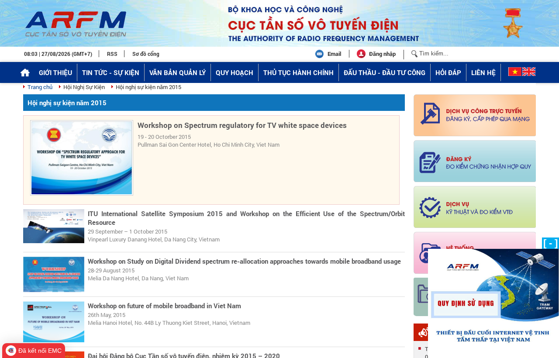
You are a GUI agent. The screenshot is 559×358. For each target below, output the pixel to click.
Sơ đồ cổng (145, 53)
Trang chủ (40, 87)
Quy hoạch (234, 72)
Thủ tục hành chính (298, 72)
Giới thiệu (55, 72)
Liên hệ (483, 72)
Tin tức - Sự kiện (110, 72)
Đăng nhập (382, 54)
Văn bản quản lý (177, 72)
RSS (112, 53)
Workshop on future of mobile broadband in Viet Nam (164, 305)
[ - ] (550, 243)
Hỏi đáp (448, 72)
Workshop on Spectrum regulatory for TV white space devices (242, 125)
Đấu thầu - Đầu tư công (384, 72)
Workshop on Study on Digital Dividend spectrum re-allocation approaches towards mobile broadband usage (244, 261)
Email (334, 54)
